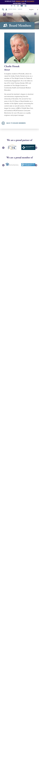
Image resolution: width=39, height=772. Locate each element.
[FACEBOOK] (12, 6)
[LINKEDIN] (26, 6)
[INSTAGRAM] (18, 6)
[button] (35, 14)
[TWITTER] (15, 6)
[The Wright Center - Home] (6, 14)
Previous (3, 148)
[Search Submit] (3, 9)
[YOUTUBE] (22, 6)
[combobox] (33, 10)
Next (36, 148)
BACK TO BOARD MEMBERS (16, 123)
